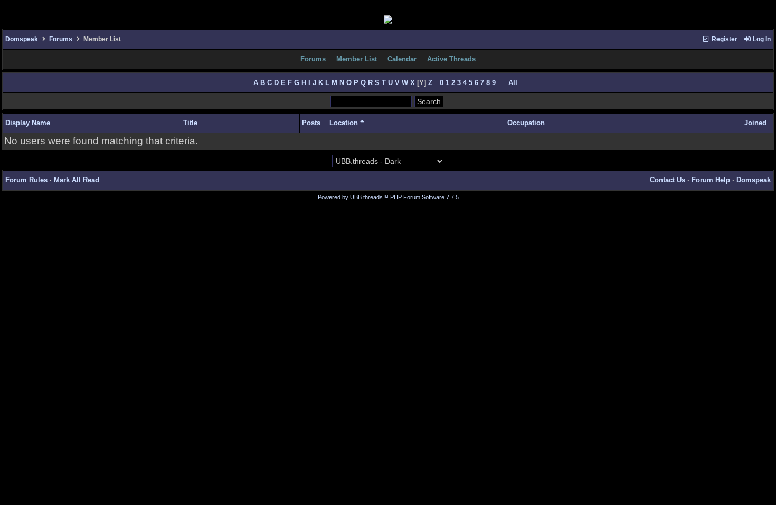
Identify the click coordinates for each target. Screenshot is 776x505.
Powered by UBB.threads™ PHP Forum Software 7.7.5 (388, 197)
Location (344, 123)
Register (723, 39)
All (512, 83)
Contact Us (667, 180)
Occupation (526, 123)
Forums (60, 39)
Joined (755, 123)
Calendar (402, 59)
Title (190, 123)
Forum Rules (26, 180)
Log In (761, 39)
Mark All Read (76, 180)
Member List (356, 59)
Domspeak (21, 39)
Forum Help (711, 180)
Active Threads (451, 59)
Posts (311, 123)
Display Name (27, 123)
